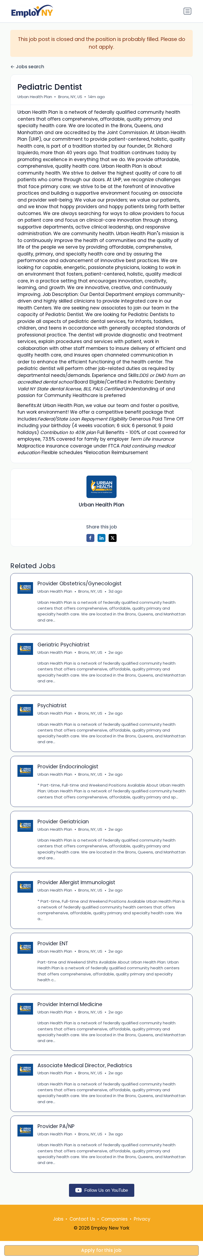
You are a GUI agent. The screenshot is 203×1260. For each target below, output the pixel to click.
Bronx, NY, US (70, 96)
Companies (114, 1219)
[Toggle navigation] (187, 11)
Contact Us (82, 1219)
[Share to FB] (90, 538)
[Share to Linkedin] (101, 538)
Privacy (142, 1219)
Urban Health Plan (34, 96)
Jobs (58, 1219)
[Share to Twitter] (113, 538)
